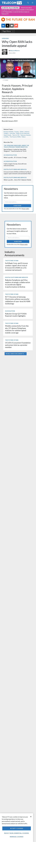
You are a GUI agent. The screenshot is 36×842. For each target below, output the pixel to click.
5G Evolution (10, 311)
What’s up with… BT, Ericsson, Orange (15, 157)
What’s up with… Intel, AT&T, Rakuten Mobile (17, 180)
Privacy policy (25, 208)
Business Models (8, 131)
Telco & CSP (15, 135)
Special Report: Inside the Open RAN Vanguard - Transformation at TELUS (15, 150)
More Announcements (15, 353)
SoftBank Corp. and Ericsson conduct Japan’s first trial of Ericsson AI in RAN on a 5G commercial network (16, 266)
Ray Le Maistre (15, 50)
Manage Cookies (16, 836)
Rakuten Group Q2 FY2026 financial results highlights (15, 315)
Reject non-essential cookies (16, 833)
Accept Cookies (16, 828)
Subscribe (17, 205)
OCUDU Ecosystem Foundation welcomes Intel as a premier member (18, 345)
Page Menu (6, 31)
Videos (24, 137)
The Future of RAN (15, 137)
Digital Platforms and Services (15, 169)
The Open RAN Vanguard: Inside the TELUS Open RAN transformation (16, 146)
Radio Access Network (22, 133)
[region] (16, 827)
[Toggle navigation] (32, 2)
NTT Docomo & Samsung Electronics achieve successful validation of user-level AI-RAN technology (17, 300)
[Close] (31, 817)
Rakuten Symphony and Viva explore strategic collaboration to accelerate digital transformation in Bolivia (17, 283)
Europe (16, 131)
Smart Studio (7, 135)
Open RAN (5, 38)
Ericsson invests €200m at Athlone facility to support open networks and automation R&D (17, 172)
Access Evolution (10, 155)
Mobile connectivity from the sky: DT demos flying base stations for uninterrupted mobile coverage (17, 329)
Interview (12, 133)
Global (21, 131)
